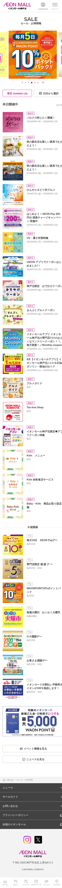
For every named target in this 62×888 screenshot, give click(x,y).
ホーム (10, 780)
